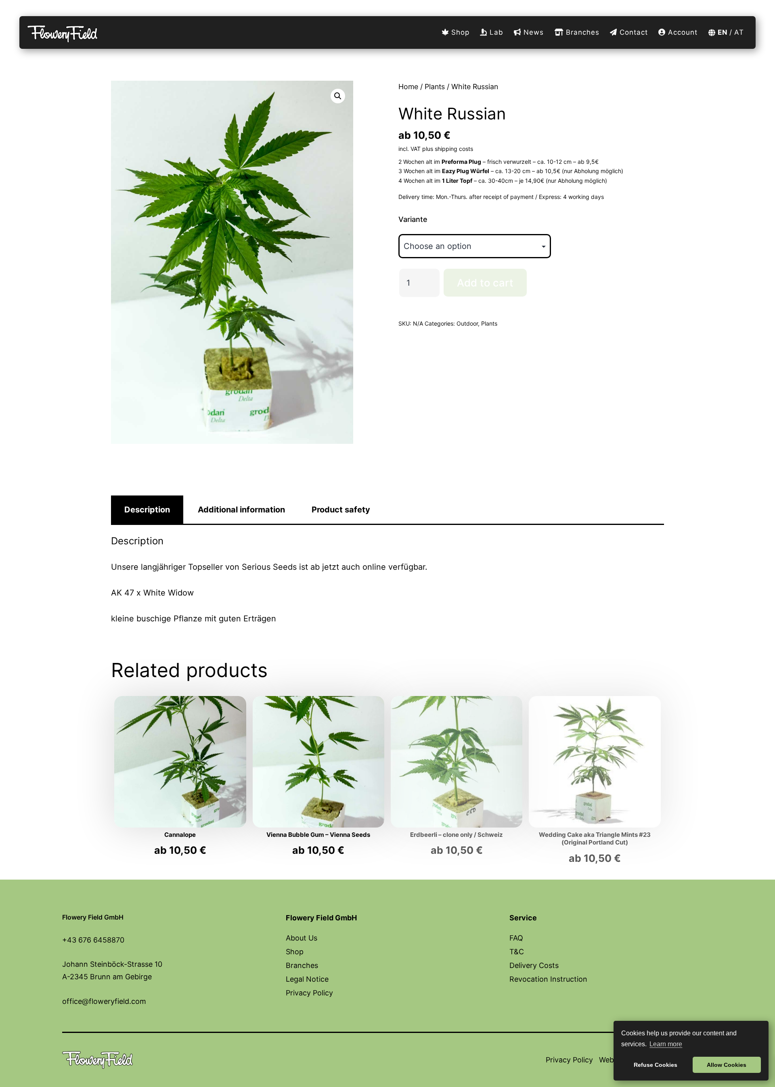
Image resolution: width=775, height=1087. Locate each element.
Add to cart (485, 282)
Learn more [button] (665, 1044)
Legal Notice (307, 979)
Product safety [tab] (341, 509)
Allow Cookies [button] (726, 1065)
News (532, 32)
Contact (632, 32)
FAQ (516, 938)
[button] (338, 96)
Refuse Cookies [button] (655, 1065)
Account (682, 32)
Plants (435, 86)
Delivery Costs (534, 965)
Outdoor (467, 323)
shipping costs (454, 148)
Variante (412, 219)
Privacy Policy (309, 993)
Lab (495, 32)
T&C (516, 951)
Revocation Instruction (548, 979)
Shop (459, 32)
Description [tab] (147, 509)
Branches (581, 32)
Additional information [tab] (241, 509)
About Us (301, 938)
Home (408, 86)
